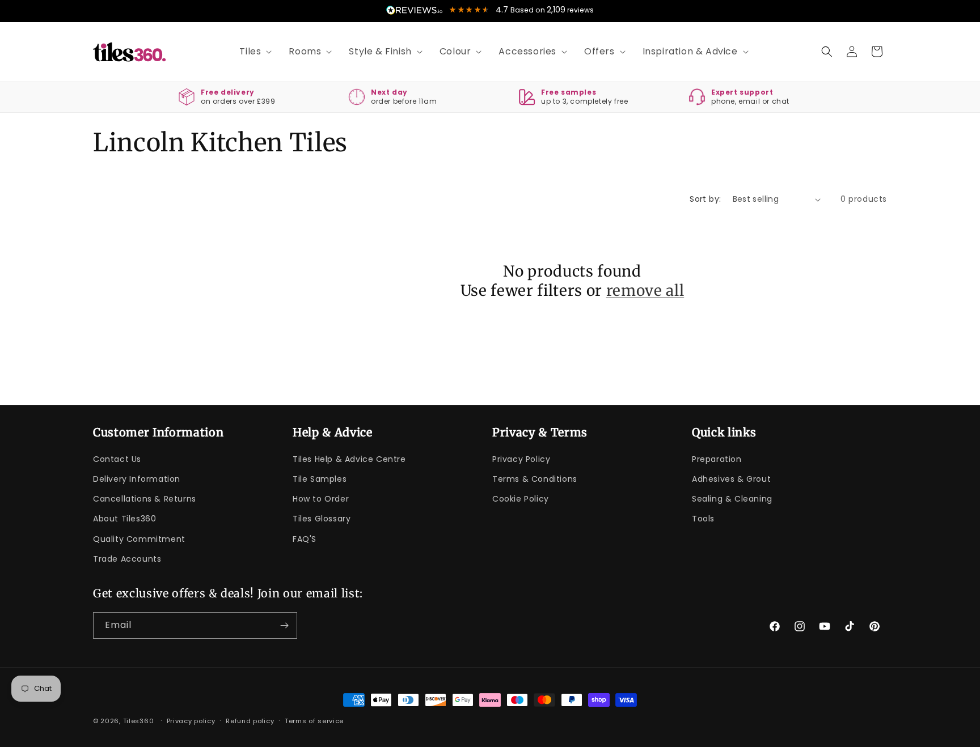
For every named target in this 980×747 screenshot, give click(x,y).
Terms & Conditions (534, 479)
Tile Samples (320, 479)
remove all (645, 290)
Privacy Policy (521, 459)
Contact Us (117, 459)
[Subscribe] (284, 625)
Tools (703, 519)
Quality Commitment (139, 539)
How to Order (321, 499)
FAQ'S (304, 539)
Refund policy (250, 720)
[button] (251, 51)
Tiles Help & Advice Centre (349, 459)
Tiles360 (138, 720)
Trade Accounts (127, 559)
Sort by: (705, 199)
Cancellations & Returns (144, 499)
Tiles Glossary (321, 519)
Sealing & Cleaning (732, 499)
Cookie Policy (520, 499)
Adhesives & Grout (731, 479)
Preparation (717, 459)
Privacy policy (191, 720)
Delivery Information (136, 479)
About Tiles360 (124, 519)
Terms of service (314, 720)
